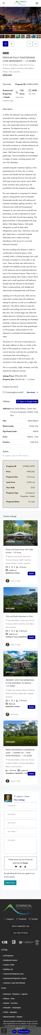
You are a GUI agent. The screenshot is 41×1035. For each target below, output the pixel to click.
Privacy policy (24, 1032)
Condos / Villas (8, 965)
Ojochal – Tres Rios (10, 1003)
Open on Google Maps (28, 401)
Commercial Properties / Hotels (14, 978)
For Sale (5, 53)
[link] (20, 533)
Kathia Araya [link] (14, 714)
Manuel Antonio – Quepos (12, 1017)
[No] (38, 1027)
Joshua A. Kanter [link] (15, 581)
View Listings (19, 800)
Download (31, 392)
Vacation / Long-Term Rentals (14, 983)
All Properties (8, 956)
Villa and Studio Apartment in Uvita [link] (19, 616)
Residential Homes (10, 960)
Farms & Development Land (13, 974)
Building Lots (8, 969)
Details (31, 573)
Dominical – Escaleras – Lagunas (15, 994)
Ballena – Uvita (8, 998)
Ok (14, 1032)
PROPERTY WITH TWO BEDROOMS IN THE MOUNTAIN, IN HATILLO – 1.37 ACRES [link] (20, 683)
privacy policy (9, 876)
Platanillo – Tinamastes (12, 1008)
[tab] (5, 44)
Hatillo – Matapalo (10, 1012)
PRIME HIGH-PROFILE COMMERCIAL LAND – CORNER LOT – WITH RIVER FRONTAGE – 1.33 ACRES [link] (20, 752)
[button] (29, 44)
